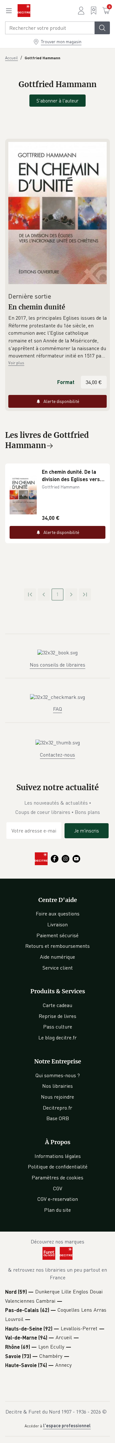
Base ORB (57, 1118)
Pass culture (57, 1026)
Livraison (57, 924)
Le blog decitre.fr (57, 1037)
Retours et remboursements (57, 946)
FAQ (57, 709)
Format (65, 382)
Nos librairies (57, 1086)
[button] (57, 337)
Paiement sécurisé (57, 935)
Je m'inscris (86, 830)
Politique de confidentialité (58, 1166)
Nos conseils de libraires (57, 664)
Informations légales (57, 1156)
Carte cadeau (57, 1005)
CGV (57, 1188)
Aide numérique (57, 957)
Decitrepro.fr (57, 1107)
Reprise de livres (57, 1016)
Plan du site (57, 1210)
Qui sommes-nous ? (57, 1075)
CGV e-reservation (57, 1199)
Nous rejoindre (57, 1097)
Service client (57, 967)
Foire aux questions (58, 913)
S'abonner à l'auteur (57, 100)
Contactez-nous (57, 754)
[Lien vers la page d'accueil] (24, 10)
